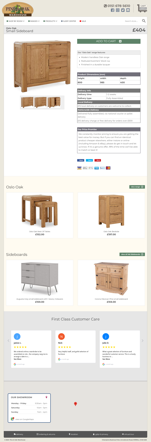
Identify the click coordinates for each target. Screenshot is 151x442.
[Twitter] (123, 10)
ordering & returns (46, 434)
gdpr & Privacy (101, 434)
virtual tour (129, 434)
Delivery (19, 434)
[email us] (128, 10)
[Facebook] (112, 10)
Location (74, 434)
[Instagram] (117, 10)
